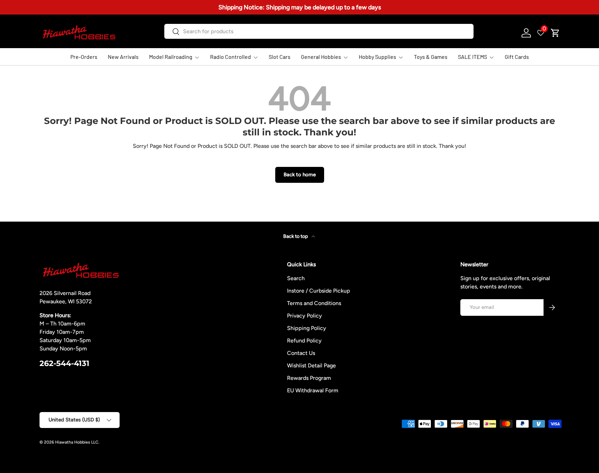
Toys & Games (431, 56)
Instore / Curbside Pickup (318, 290)
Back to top (296, 236)
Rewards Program (309, 378)
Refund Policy (304, 340)
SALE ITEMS (472, 56)
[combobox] (318, 31)
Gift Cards (517, 56)
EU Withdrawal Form (312, 390)
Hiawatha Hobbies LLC (76, 442)
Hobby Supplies (377, 56)
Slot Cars (279, 56)
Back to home (300, 174)
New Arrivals (123, 56)
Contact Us (301, 353)
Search (296, 278)
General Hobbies (321, 56)
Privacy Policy (304, 315)
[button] (555, 33)
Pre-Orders (83, 56)
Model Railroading (170, 56)
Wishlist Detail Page (311, 365)
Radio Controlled (230, 56)
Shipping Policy (306, 328)
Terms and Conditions (314, 303)
